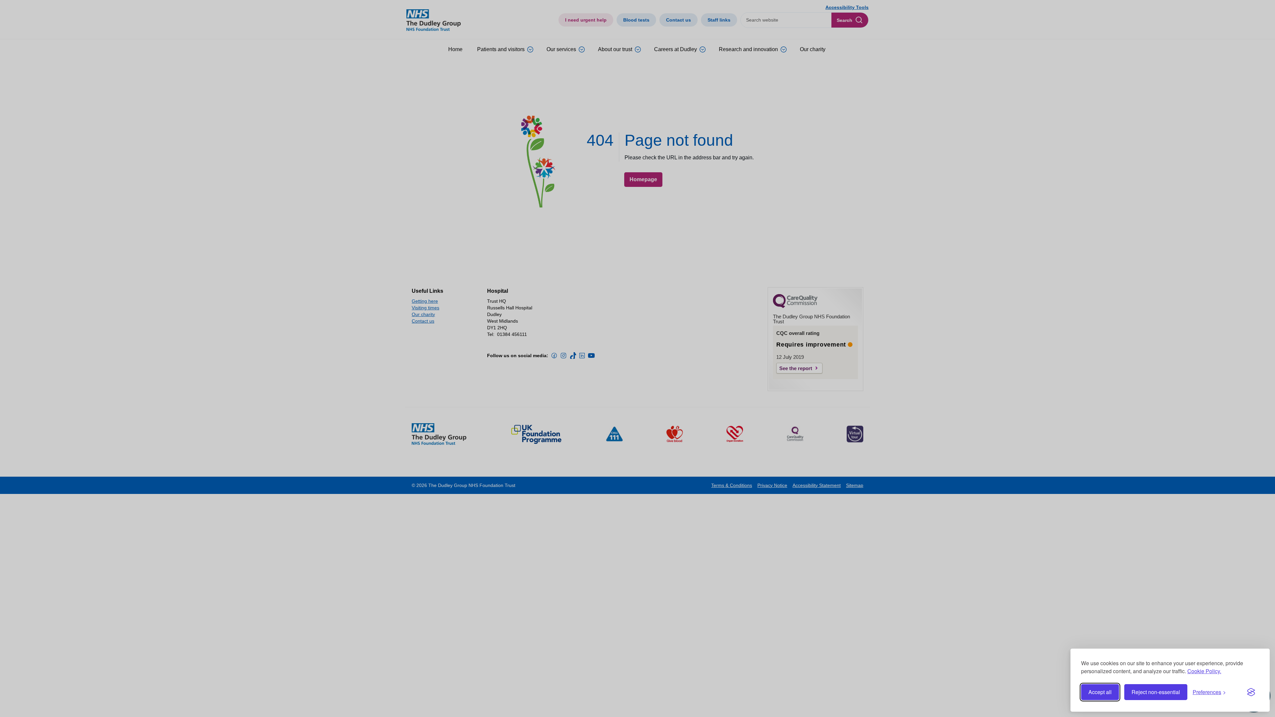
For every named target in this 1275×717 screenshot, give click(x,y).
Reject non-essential (1156, 692)
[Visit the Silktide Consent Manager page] (1251, 692)
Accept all (1100, 692)
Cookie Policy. (1204, 671)
